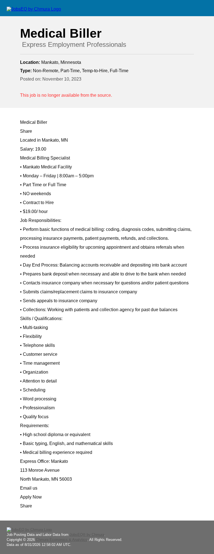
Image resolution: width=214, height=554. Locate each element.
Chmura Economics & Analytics (61, 540)
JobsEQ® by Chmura (87, 535)
